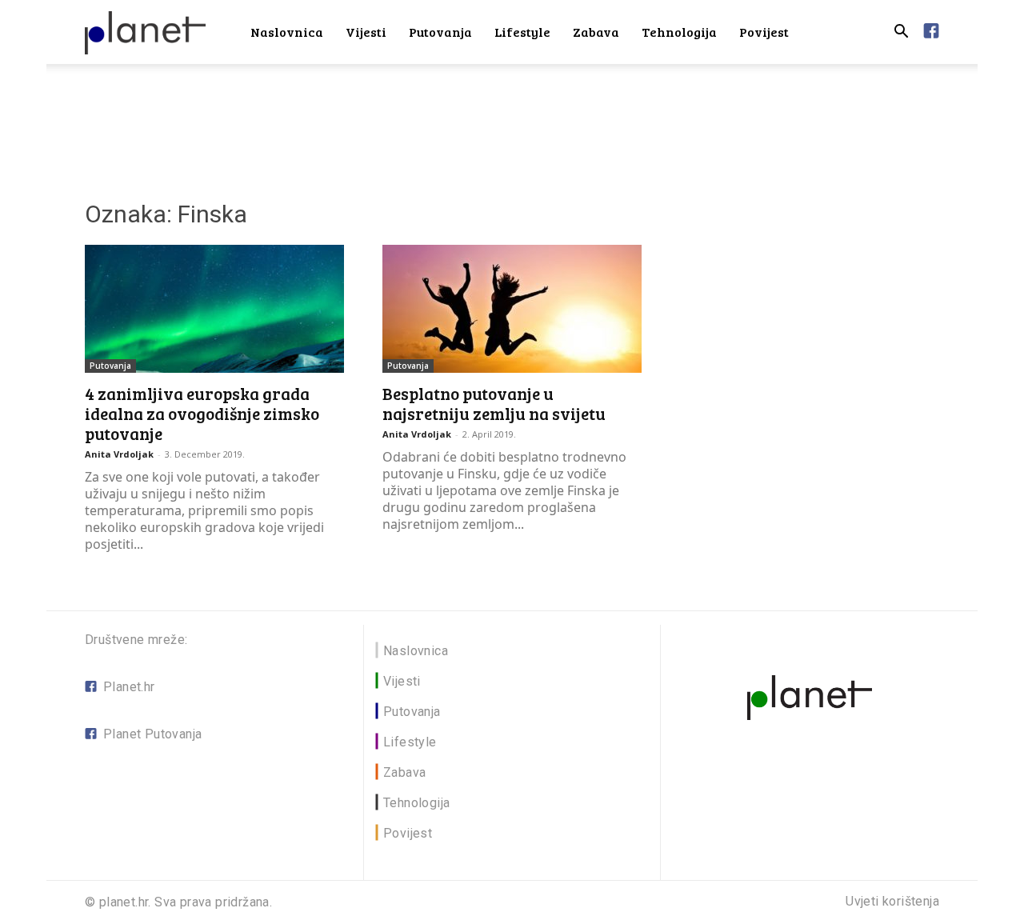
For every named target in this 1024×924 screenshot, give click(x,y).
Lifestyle (522, 31)
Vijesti (366, 31)
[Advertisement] (512, 119)
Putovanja (440, 31)
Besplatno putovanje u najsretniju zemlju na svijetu (494, 403)
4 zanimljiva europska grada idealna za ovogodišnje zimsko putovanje (202, 413)
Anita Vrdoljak (119, 454)
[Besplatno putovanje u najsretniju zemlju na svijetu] (512, 309)
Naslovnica (286, 31)
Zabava (596, 31)
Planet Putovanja (152, 734)
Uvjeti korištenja (892, 901)
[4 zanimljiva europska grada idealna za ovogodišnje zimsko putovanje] (214, 309)
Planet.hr (129, 686)
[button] (901, 33)
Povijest (764, 31)
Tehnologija (679, 31)
